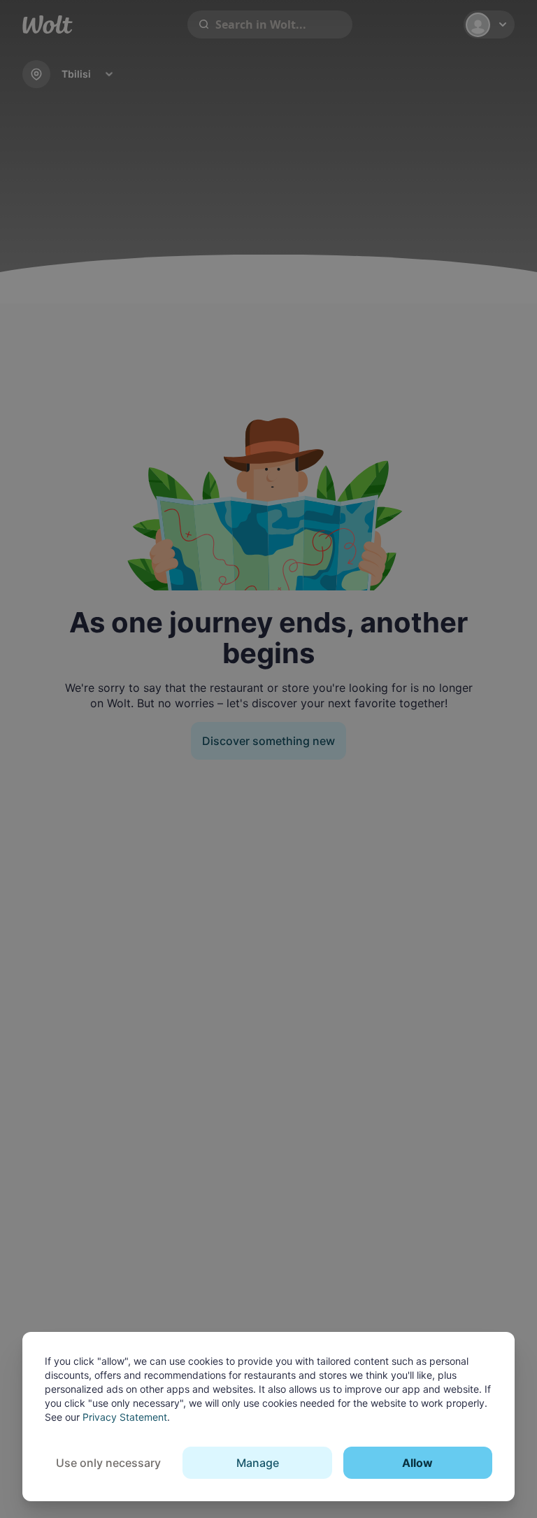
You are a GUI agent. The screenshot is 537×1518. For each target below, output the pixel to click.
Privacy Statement (125, 1417)
